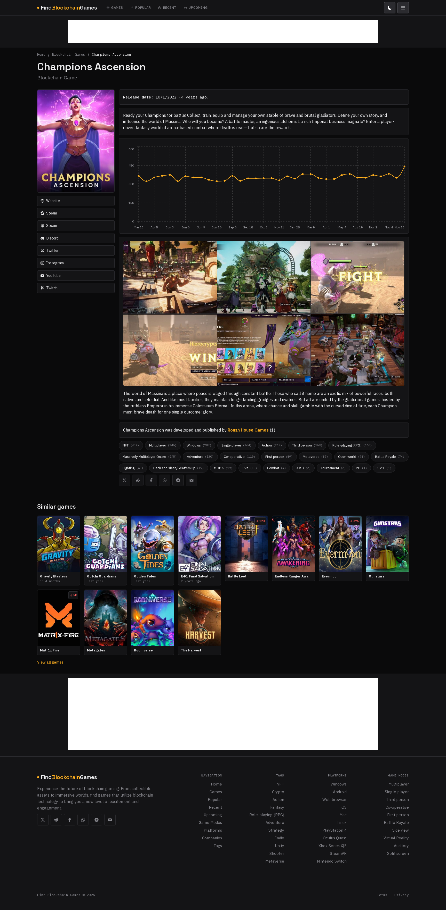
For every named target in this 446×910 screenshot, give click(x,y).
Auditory (401, 845)
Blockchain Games (68, 54)
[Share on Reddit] (137, 480)
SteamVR (338, 853)
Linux (342, 822)
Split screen (398, 853)
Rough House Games (248, 430)
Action (278, 799)
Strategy (276, 830)
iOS (344, 807)
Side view (400, 830)
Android (340, 791)
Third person (397, 799)
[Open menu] (403, 7)
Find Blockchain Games (59, 895)
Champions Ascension (111, 54)
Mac (343, 814)
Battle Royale (396, 822)
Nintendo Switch (332, 861)
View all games (50, 662)
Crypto (278, 791)
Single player (397, 791)
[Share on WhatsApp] (164, 480)
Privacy (401, 895)
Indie (279, 837)
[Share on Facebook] (151, 480)
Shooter (276, 853)
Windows (339, 784)
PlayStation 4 (334, 830)
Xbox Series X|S (332, 845)
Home (41, 54)
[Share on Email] (191, 480)
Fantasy (277, 807)
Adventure (275, 822)
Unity (279, 845)
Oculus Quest (335, 837)
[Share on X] (124, 480)
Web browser (334, 799)
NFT (280, 784)
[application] (263, 188)
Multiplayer (398, 784)
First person (398, 814)
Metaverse (274, 861)
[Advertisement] (223, 31)
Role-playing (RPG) (266, 814)
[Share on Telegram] (178, 480)
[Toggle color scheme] (389, 7)
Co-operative (397, 807)
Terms (382, 895)
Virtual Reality (396, 837)
